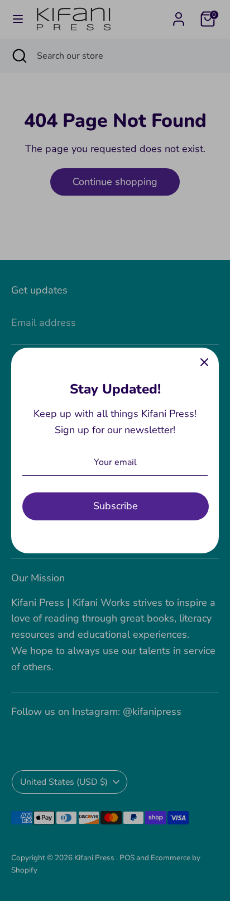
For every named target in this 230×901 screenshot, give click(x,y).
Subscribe (115, 506)
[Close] (204, 362)
